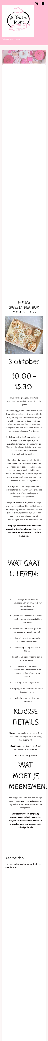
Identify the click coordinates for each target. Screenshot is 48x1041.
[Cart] (36, 3)
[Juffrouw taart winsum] (18, 35)
